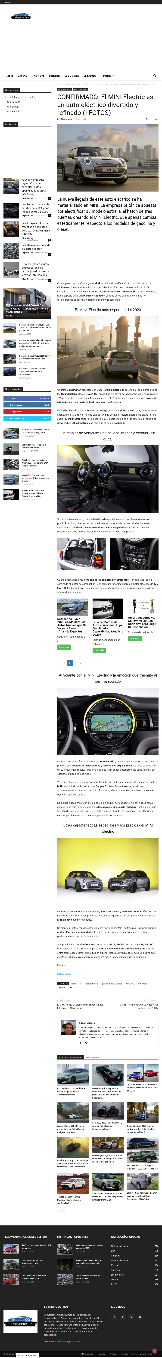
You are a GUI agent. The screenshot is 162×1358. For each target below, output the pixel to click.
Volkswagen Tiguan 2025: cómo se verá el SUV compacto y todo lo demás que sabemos (107, 1158)
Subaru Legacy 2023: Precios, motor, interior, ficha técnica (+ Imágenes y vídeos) (142, 1129)
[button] (155, 76)
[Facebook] (81, 1043)
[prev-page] (59, 1209)
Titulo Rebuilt (12, 111)
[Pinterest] (131, 1317)
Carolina (9, 316)
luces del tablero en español (20, 97)
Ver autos (90, 75)
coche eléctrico (92, 984)
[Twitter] (140, 1317)
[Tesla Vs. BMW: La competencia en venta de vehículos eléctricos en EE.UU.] (143, 1073)
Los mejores (72, 75)
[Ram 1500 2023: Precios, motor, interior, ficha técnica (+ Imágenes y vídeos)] (108, 1111)
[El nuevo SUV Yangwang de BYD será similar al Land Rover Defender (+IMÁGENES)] (143, 1181)
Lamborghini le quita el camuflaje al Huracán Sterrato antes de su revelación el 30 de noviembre (72, 1163)
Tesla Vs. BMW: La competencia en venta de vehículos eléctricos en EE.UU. (142, 1087)
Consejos (54, 75)
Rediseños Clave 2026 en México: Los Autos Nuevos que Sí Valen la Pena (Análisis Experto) (71, 625)
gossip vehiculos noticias (112, 984)
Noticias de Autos (80, 89)
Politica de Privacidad (118, 1353)
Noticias (39, 75)
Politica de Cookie (88, 1353)
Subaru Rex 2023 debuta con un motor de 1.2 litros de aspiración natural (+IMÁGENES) (107, 1196)
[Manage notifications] (154, 1351)
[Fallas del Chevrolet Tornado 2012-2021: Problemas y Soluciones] (9, 371)
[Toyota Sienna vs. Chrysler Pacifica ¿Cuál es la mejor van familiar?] (73, 1183)
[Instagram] (87, 1043)
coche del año (77, 984)
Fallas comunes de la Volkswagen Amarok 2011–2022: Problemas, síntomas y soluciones (35, 343)
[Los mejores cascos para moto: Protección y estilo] (11, 449)
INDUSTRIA (129, 984)
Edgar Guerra (66, 119)
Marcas (22, 75)
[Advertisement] (81, 48)
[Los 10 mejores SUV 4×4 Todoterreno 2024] (11, 1264)
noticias (62, 987)
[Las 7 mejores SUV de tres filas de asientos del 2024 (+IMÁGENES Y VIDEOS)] (11, 229)
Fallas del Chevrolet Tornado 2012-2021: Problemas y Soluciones (32, 371)
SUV (70, 987)
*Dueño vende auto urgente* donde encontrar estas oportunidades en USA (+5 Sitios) (35, 187)
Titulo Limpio (12, 106)
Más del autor (93, 1057)
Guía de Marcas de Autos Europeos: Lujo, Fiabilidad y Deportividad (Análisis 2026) (108, 628)
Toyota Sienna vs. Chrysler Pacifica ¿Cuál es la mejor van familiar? (69, 1200)
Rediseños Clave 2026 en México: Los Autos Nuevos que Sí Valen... (35, 478)
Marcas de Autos (72, 84)
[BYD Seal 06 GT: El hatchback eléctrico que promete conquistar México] (73, 1075)
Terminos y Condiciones (141, 1353)
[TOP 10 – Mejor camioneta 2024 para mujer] (11, 1249)
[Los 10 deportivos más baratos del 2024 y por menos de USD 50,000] (11, 210)
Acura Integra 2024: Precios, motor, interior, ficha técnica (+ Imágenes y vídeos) (72, 1129)
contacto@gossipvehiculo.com (74, 1341)
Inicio (9, 75)
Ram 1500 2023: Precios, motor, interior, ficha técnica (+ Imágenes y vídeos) (107, 1126)
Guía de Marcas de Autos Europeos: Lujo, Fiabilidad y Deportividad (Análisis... (34, 493)
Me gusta (44, 398)
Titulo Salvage (12, 101)
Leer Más (64, 647)
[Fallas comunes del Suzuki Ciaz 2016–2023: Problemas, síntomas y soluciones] (27, 303)
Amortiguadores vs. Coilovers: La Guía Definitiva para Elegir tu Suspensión (142, 622)
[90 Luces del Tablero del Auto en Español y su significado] (65, 1264)
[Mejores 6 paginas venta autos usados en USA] (65, 1249)
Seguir (46, 405)
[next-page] (64, 1209)
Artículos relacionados (70, 1057)
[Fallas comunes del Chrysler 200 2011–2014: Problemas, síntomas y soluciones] (9, 328)
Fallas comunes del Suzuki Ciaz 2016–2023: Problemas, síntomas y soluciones (27, 308)
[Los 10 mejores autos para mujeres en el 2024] (11, 1279)
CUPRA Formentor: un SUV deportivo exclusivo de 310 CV (139, 1006)
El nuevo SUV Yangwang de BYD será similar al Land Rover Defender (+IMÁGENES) (142, 1196)
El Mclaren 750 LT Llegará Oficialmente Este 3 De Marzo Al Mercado (80, 1006)
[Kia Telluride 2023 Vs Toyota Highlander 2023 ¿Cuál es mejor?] (143, 1150)
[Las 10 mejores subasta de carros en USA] (11, 251)
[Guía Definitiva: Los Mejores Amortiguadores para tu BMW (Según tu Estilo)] (11, 464)
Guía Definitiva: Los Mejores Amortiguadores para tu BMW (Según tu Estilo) (35, 463)
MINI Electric (143, 984)
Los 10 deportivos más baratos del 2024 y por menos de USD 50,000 (35, 208)
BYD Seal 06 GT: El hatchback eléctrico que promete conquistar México (71, 1091)
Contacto (7, 2)
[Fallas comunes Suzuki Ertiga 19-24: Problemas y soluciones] (9, 359)
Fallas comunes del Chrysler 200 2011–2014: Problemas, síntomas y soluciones (35, 328)
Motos (107, 75)
